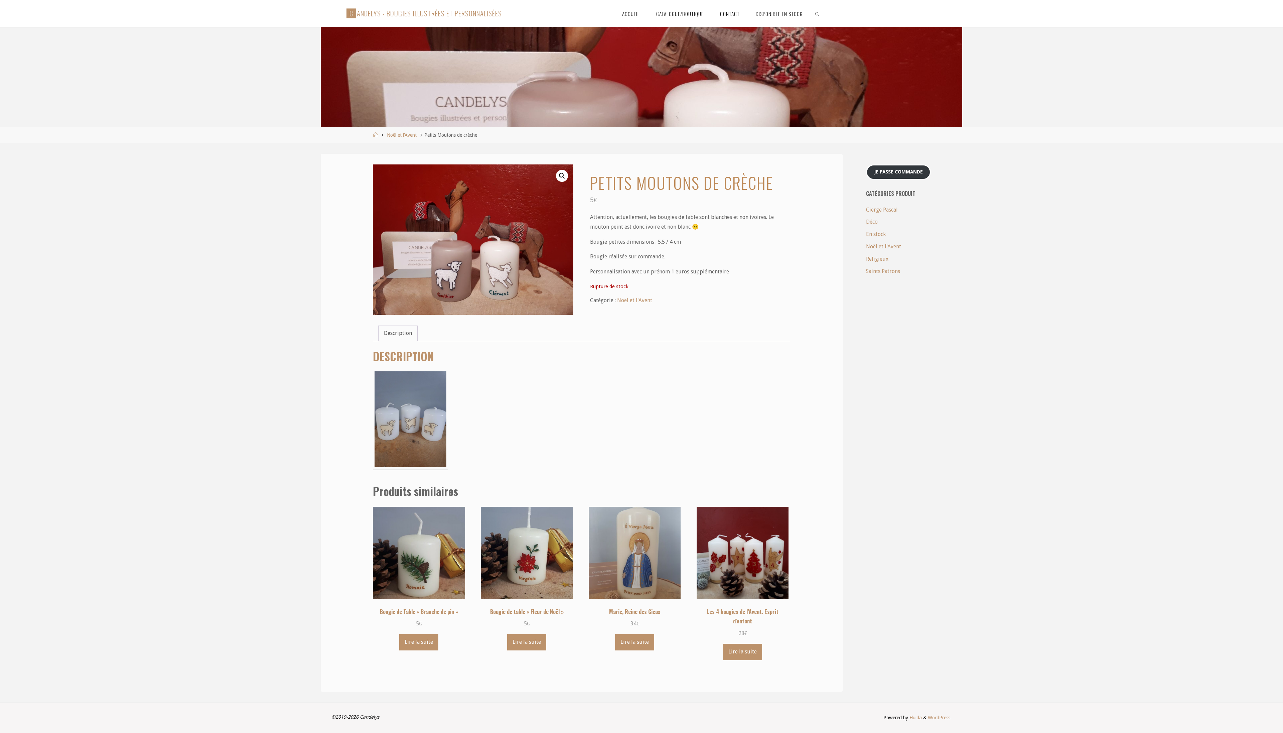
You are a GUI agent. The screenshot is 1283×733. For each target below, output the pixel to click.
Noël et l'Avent (402, 135)
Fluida (915, 717)
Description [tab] (398, 333)
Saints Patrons (883, 271)
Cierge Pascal (882, 210)
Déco (872, 222)
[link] (817, 13)
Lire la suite (419, 642)
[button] (562, 176)
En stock (876, 234)
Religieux (877, 259)
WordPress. (940, 717)
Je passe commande (898, 171)
